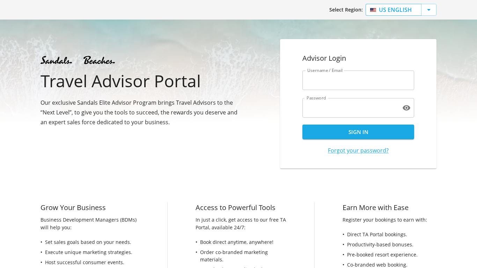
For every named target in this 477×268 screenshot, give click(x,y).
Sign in (358, 131)
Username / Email (325, 70)
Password (316, 98)
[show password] (406, 108)
